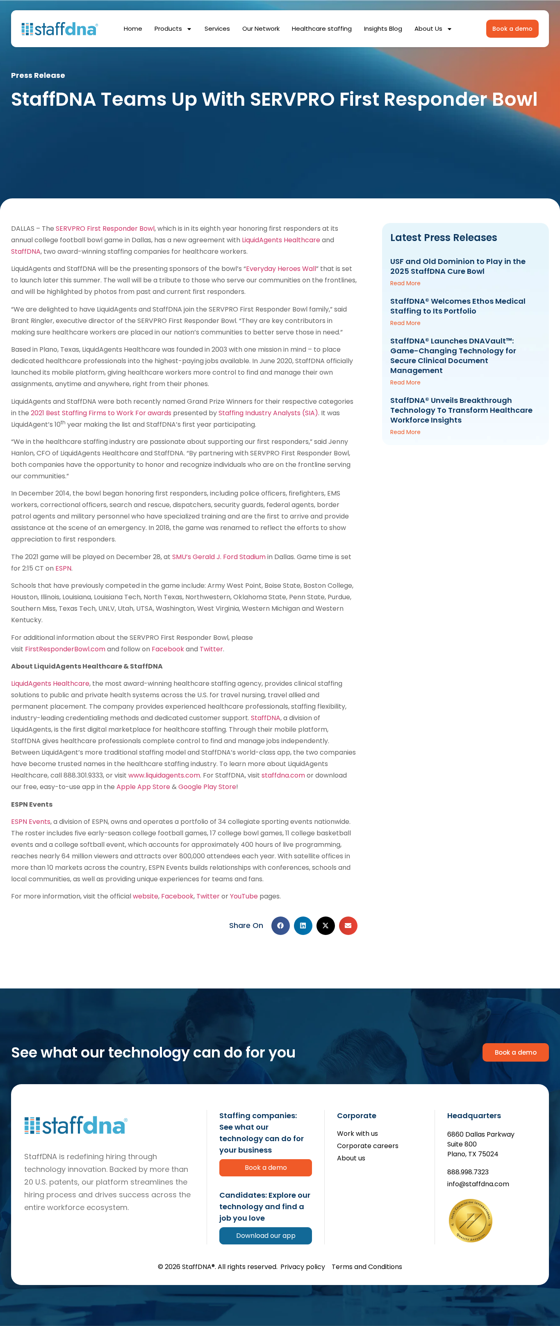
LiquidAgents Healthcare (281, 240)
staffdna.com (283, 775)
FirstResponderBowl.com (65, 649)
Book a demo (266, 1167)
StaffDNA (26, 251)
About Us (428, 28)
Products (168, 28)
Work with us (357, 1134)
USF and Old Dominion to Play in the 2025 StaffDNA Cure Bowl (458, 266)
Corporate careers (367, 1146)
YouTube (244, 896)
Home (133, 28)
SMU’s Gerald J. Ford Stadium (219, 557)
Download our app (266, 1235)
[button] (280, 926)
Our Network (261, 28)
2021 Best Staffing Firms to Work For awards (101, 413)
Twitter (211, 649)
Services (217, 28)
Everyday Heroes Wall (281, 268)
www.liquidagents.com (164, 775)
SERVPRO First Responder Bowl (105, 228)
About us (351, 1158)
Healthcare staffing (322, 28)
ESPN (63, 568)
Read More (405, 283)
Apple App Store (143, 787)
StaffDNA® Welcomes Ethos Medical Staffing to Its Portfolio (458, 306)
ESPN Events (30, 821)
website (145, 896)
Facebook (168, 649)
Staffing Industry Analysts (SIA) (268, 413)
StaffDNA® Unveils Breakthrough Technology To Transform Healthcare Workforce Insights (461, 410)
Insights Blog (383, 28)
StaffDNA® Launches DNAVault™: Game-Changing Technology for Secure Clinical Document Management (453, 355)
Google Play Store (207, 787)
